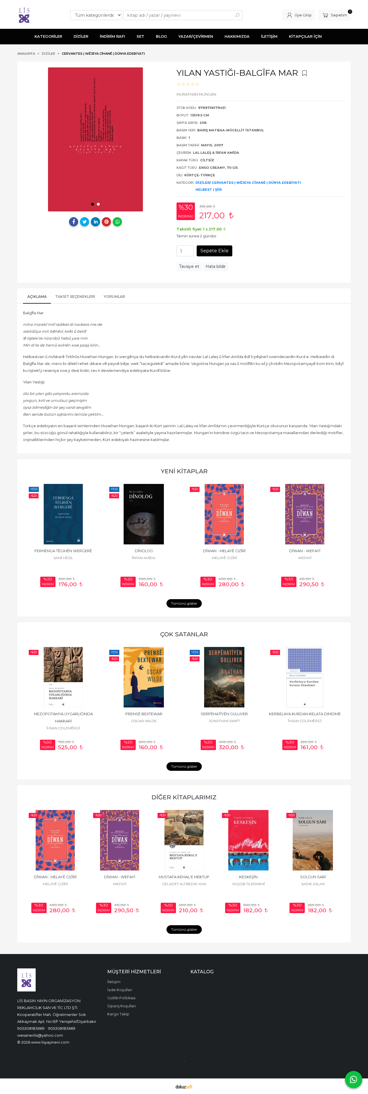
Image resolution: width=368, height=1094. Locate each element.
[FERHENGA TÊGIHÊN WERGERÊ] (63, 514)
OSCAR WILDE (144, 721)
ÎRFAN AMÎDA (144, 558)
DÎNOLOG (144, 551)
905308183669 (31, 1028)
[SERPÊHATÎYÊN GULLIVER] (224, 677)
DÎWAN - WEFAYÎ (304, 551)
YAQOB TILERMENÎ (248, 884)
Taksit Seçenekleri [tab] (75, 296)
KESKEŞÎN (248, 877)
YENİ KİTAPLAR (184, 471)
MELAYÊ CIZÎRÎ (224, 558)
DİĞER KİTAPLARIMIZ (184, 797)
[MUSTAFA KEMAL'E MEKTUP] (184, 840)
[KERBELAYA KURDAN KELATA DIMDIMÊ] (304, 677)
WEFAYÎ (304, 558)
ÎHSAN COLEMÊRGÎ (63, 728)
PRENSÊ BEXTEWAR (143, 714)
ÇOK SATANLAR (184, 634)
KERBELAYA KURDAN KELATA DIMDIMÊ (305, 714)
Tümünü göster (184, 603)
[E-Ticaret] (184, 1086)
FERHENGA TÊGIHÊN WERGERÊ (63, 551)
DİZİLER (202, 183)
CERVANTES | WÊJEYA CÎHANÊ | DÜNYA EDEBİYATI (256, 183)
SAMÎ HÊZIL (63, 558)
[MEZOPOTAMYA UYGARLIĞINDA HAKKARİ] (63, 677)
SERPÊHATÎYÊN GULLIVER (224, 714)
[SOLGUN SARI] (312, 840)
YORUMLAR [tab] (114, 296)
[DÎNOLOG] (143, 514)
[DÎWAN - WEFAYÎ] (304, 514)
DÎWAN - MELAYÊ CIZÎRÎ (224, 551)
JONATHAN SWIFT (224, 721)
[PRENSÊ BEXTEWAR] (143, 677)
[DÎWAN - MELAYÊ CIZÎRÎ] (224, 514)
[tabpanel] (95, 139)
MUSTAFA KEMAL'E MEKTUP (184, 877)
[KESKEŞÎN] (248, 840)
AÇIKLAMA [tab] (37, 296)
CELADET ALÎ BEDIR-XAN (184, 884)
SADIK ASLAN (313, 884)
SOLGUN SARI (313, 877)
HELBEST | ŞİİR (208, 190)
